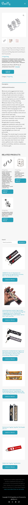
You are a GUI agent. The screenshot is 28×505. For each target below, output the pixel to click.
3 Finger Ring (9, 48)
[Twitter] (18, 501)
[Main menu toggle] (25, 3)
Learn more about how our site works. (14, 489)
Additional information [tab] (8, 87)
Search (22, 242)
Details (17, 67)
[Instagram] (12, 501)
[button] (23, 15)
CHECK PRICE (8, 71)
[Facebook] (15, 501)
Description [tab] (5, 84)
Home (3, 48)
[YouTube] (9, 501)
